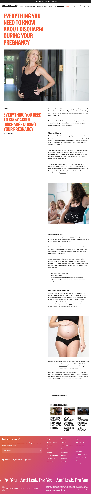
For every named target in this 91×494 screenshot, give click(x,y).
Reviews (63, 442)
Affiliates (63, 455)
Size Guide (79, 451)
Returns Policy (51, 458)
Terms (22, 488)
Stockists (63, 462)
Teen (50, 6)
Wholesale (64, 458)
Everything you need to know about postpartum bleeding (55, 422)
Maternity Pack (75, 376)
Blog (77, 461)
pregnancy (74, 109)
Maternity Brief (63, 366)
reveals (72, 237)
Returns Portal (51, 462)
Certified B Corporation (67, 446)
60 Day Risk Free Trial (53, 455)
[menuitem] (60, 6)
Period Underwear (30, 6)
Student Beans (80, 464)
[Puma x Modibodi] (60, 6)
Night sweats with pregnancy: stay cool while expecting (82, 424)
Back (6, 108)
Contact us (50, 446)
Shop (21, 6)
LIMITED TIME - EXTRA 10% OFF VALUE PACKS (45, 1)
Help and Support (52, 442)
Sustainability (65, 452)
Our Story (63, 449)
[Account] (84, 6)
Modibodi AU (10, 488)
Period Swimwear (42, 6)
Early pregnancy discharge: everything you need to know (69, 424)
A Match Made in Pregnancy (69, 306)
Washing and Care (81, 457)
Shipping (49, 452)
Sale (67, 6)
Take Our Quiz (80, 442)
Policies (28, 488)
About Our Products (81, 454)
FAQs (48, 449)
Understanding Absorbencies (80, 447)
